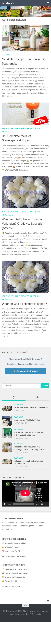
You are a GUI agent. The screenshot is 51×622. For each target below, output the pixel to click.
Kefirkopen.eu (9, 3)
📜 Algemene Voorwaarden (14, 577)
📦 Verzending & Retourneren (15, 573)
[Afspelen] (5, 504)
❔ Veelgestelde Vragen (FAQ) (15, 569)
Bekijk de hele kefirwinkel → (15, 556)
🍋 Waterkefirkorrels (11, 547)
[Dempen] (42, 504)
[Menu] (48, 3)
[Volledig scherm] (46, 504)
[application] (25, 493)
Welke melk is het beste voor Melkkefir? (30, 407)
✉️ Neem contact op (11, 586)
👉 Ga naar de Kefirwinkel (25, 371)
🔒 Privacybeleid (9, 581)
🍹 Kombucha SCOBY (12, 551)
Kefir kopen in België (13, 129)
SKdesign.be (35, 614)
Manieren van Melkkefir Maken (26, 420)
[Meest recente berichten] (14, 398)
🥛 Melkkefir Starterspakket (14, 543)
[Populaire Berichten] (37, 398)
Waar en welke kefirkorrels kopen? (24, 303)
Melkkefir (7, 55)
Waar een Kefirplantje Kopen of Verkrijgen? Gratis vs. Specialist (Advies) (22, 224)
